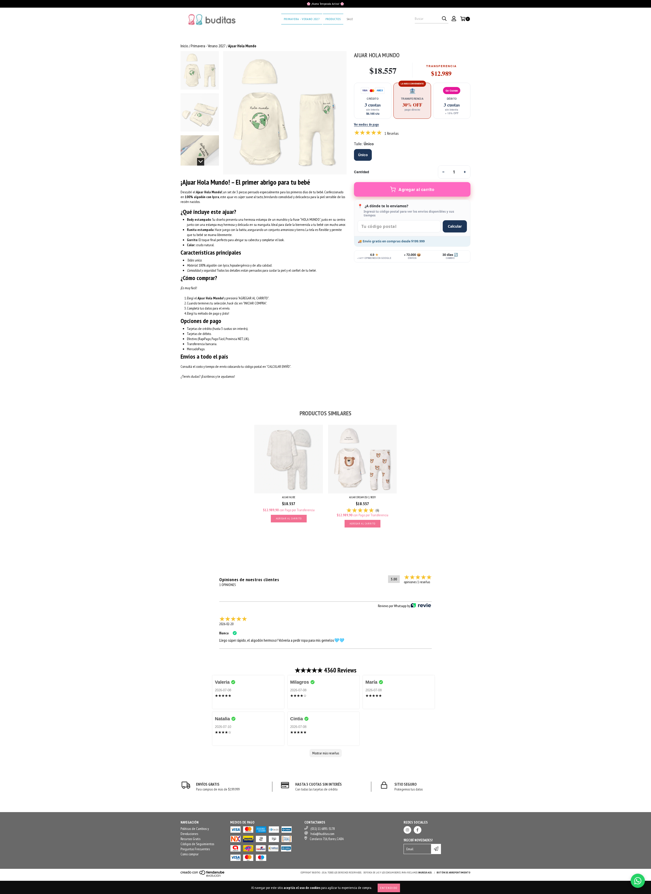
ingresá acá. (425, 872)
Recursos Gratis (190, 839)
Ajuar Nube (288, 497)
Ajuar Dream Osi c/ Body (362, 497)
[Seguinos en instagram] (407, 830)
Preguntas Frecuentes (195, 849)
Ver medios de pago (366, 124)
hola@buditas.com (322, 833)
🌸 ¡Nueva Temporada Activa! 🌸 (325, 4)
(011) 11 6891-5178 (322, 828)
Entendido (388, 888)
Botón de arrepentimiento (453, 872)
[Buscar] (444, 18)
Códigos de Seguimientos (197, 844)
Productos (333, 19)
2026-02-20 (226, 624)
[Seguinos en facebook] (417, 830)
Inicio (184, 45)
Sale (350, 19)
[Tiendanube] (203, 876)
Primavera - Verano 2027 (302, 19)
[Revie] (421, 605)
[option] (363, 155)
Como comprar (190, 854)
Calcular (455, 226)
